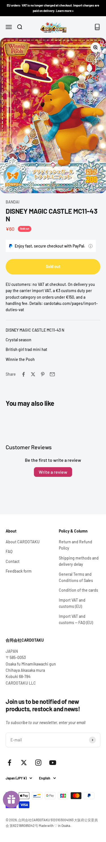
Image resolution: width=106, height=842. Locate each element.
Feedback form (19, 571)
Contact (13, 561)
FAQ (9, 551)
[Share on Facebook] (23, 374)
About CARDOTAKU (23, 541)
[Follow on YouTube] (53, 762)
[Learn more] (90, 246)
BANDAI (13, 201)
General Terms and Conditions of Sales (76, 577)
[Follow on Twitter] (24, 762)
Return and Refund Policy (75, 544)
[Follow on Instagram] (38, 762)
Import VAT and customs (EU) (72, 603)
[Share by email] (52, 374)
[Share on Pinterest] (42, 374)
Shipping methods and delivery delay (79, 561)
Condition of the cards (78, 590)
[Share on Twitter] (33, 374)
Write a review (53, 472)
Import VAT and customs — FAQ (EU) (76, 619)
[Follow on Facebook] (9, 762)
